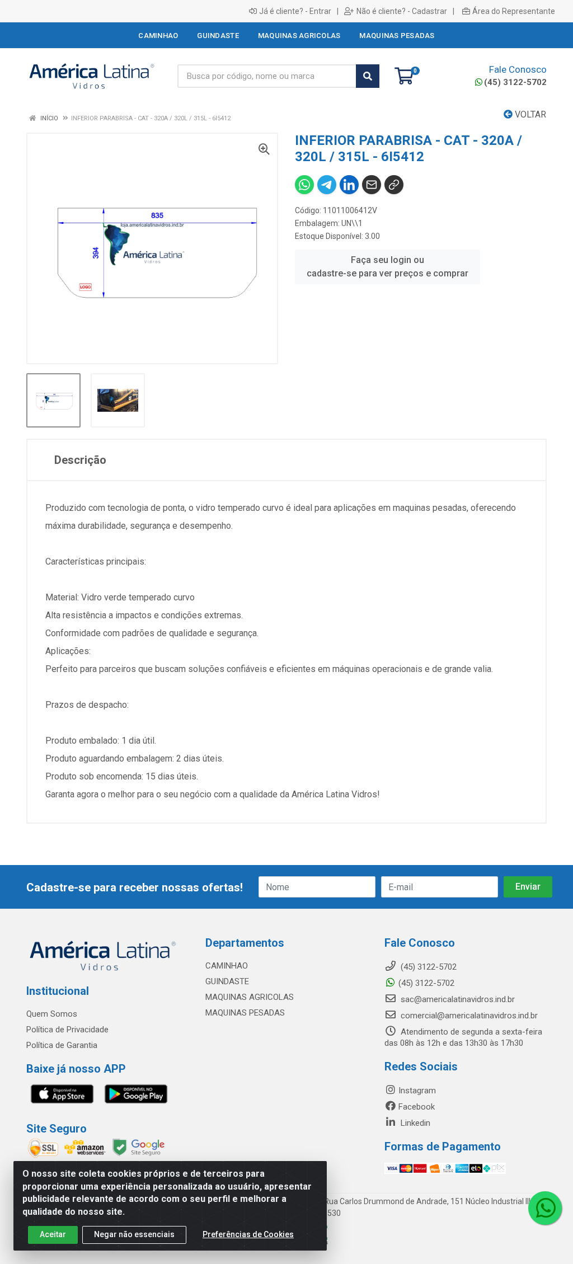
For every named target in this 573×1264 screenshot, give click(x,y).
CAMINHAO (226, 966)
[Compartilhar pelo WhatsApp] (304, 184)
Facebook (416, 1107)
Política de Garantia (61, 1045)
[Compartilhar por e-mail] (371, 184)
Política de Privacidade (67, 1030)
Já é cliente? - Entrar (295, 11)
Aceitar (53, 1234)
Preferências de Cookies (248, 1234)
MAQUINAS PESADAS (245, 1013)
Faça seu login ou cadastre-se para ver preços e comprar (387, 267)
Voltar (529, 114)
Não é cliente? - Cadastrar (401, 11)
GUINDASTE (227, 981)
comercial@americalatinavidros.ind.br (468, 1016)
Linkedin (414, 1123)
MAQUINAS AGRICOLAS (249, 997)
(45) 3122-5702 (515, 82)
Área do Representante (513, 11)
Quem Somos (51, 1014)
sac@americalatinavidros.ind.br (456, 999)
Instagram (417, 1091)
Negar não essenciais (134, 1234)
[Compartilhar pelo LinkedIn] (349, 184)
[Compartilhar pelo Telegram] (326, 184)
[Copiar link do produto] (393, 184)
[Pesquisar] (367, 76)
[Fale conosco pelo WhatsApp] (545, 1208)
